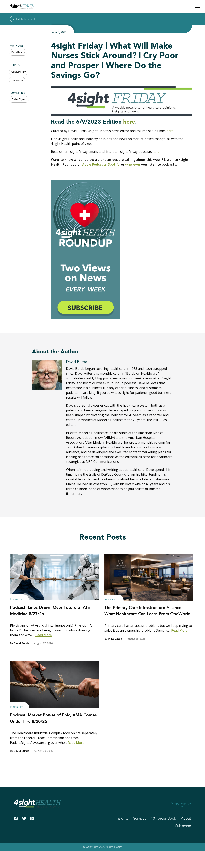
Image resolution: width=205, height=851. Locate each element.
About (186, 818)
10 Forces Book (163, 818)
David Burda (18, 52)
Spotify (113, 164)
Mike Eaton (115, 638)
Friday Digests (19, 99)
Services (139, 818)
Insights (122, 818)
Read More (43, 635)
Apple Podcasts (94, 164)
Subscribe (183, 826)
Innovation (17, 80)
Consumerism (18, 72)
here (129, 122)
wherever (132, 164)
